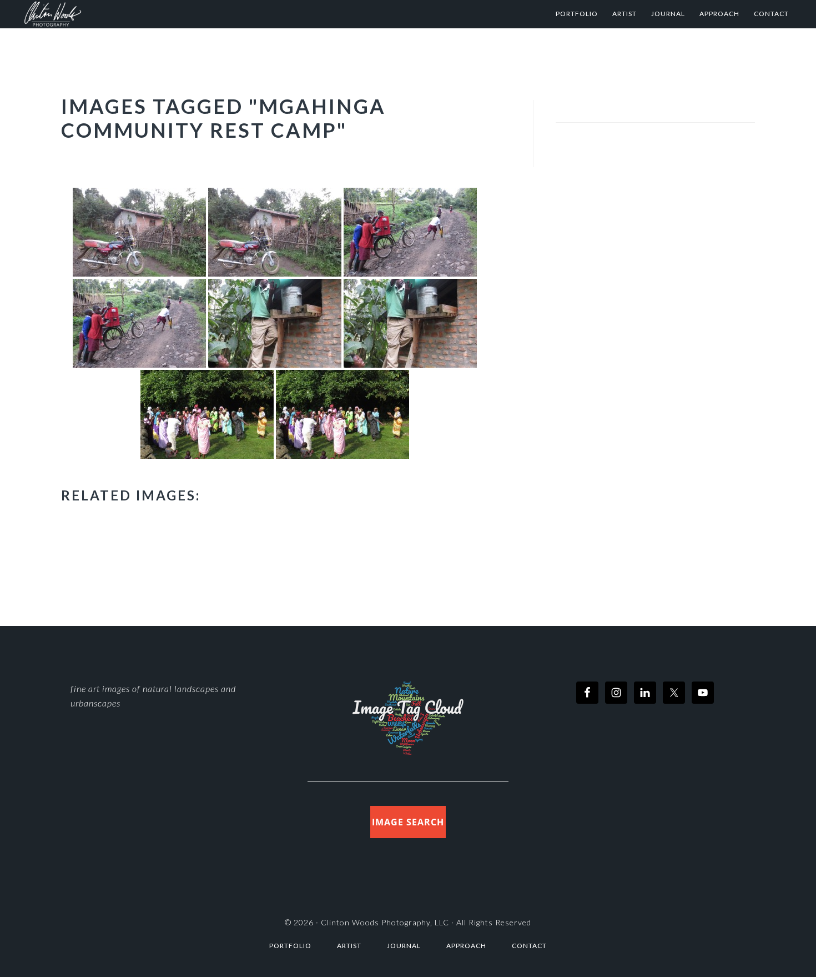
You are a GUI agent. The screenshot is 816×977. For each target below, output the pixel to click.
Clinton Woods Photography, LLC (385, 922)
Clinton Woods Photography (133, 14)
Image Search (408, 822)
